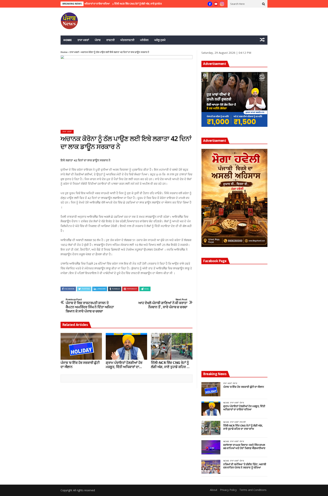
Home (67, 40)
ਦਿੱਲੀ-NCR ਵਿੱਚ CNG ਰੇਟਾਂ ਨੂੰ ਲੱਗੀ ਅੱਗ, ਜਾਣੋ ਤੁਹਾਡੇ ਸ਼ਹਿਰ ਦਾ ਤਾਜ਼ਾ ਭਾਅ (134, 3)
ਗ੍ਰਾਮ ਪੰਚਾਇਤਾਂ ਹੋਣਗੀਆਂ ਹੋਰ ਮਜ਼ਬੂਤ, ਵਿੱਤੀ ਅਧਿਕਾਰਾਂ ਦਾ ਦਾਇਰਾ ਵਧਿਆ (124, 365)
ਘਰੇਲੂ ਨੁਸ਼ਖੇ (160, 40)
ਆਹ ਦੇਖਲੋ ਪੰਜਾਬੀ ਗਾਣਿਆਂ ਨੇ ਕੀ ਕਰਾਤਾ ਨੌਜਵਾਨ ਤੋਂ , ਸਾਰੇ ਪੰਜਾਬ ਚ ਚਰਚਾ (162, 303)
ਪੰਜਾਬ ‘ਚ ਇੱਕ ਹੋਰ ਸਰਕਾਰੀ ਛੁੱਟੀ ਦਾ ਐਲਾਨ (80, 365)
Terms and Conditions (252, 490)
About (213, 490)
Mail (146, 289)
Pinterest (132, 289)
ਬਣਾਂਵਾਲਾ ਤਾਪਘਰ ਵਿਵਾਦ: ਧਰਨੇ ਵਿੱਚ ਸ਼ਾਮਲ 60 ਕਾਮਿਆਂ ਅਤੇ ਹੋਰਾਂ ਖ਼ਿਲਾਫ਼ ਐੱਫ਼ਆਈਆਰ (244, 446)
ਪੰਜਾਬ (98, 40)
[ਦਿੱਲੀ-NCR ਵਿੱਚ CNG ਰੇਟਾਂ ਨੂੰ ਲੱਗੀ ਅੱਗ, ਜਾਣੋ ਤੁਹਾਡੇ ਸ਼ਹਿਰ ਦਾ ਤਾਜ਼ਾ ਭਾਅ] (171, 346)
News (226, 403)
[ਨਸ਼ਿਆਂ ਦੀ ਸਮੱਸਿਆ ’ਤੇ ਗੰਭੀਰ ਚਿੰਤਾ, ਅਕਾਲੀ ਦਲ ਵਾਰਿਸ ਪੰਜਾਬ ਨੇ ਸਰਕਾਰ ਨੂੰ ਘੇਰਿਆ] (210, 467)
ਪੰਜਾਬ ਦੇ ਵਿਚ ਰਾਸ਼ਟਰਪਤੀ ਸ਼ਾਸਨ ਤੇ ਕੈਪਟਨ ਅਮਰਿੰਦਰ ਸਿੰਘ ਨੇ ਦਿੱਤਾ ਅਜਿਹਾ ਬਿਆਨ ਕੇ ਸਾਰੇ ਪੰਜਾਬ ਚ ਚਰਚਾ (90, 305)
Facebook (69, 289)
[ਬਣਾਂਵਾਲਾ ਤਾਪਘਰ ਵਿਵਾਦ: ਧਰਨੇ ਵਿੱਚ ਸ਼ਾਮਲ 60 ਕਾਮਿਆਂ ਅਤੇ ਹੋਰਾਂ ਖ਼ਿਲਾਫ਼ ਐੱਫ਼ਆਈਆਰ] (210, 447)
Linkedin (101, 289)
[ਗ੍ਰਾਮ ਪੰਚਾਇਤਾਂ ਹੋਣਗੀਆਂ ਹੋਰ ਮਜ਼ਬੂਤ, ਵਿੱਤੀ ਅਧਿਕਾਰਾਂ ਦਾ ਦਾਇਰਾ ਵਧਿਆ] (126, 346)
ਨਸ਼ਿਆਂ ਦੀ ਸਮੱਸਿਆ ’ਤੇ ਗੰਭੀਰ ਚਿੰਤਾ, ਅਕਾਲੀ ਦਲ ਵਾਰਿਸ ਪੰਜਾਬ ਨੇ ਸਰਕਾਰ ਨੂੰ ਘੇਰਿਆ (244, 466)
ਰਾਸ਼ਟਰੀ (110, 40)
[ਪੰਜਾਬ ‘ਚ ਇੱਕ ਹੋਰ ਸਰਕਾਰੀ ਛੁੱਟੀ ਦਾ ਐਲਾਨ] (81, 346)
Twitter (86, 289)
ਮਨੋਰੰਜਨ (144, 40)
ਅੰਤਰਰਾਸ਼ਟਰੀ (127, 40)
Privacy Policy (228, 490)
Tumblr (116, 289)
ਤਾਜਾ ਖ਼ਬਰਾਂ (83, 40)
